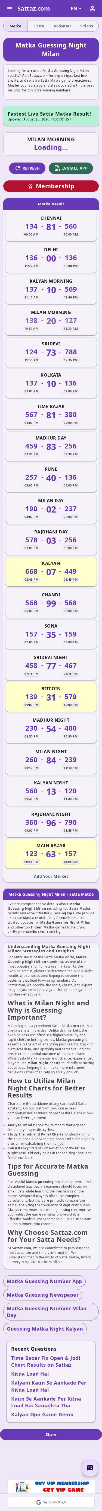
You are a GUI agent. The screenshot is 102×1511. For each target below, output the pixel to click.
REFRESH (27, 168)
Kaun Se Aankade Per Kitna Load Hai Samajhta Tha (46, 1402)
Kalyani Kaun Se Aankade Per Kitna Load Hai (48, 1386)
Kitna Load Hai (30, 1373)
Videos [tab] (86, 25)
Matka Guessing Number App (44, 1281)
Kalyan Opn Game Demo (42, 1414)
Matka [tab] (15, 25)
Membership (51, 186)
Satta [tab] (39, 25)
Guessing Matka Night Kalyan (45, 1328)
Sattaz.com (33, 8)
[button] (51, 1502)
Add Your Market (51, 876)
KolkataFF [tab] (63, 25)
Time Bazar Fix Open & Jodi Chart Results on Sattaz (45, 1361)
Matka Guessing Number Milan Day (47, 1311)
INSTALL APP (71, 168)
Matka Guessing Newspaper (43, 1294)
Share (51, 1434)
